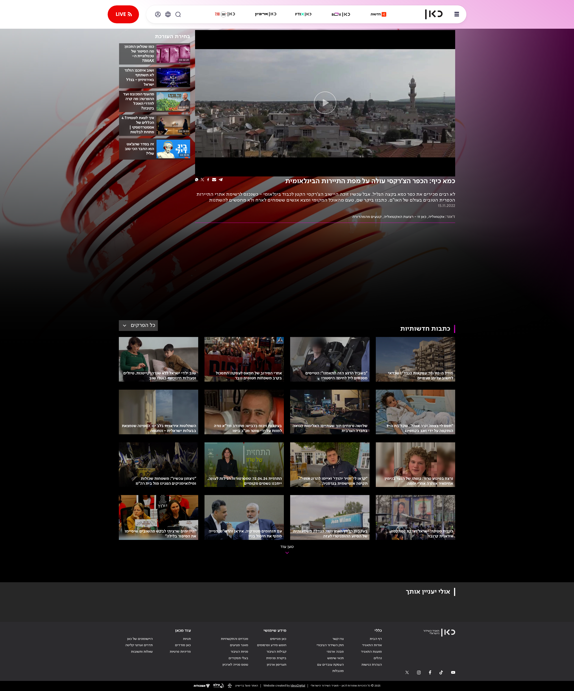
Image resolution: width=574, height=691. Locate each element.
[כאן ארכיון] (265, 14)
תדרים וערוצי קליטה (139, 645)
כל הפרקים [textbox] (143, 325)
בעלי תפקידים (238, 658)
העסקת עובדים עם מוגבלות (330, 668)
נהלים (378, 658)
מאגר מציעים (239, 645)
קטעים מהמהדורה (367, 217)
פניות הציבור (239, 652)
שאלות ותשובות (142, 652)
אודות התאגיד (372, 645)
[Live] (123, 14)
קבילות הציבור (276, 652)
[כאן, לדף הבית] (430, 14)
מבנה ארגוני (335, 652)
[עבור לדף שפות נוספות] (167, 14)
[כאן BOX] (341, 14)
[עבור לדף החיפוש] (178, 14)
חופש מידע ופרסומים (271, 645)
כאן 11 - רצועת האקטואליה (405, 217)
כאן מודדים (183, 645)
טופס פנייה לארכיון (235, 665)
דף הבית (376, 639)
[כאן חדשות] (378, 14)
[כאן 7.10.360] (225, 14)
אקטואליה (436, 217)
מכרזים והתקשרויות (234, 639)
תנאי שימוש (335, 658)
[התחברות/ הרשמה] (157, 14)
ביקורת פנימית (276, 658)
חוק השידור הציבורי (330, 645)
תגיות (187, 639)
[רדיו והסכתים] (303, 14)
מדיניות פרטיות (180, 652)
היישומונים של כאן (140, 639)
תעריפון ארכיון (276, 665)
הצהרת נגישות (371, 665)
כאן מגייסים (278, 639)
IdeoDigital (298, 685)
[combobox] (138, 325)
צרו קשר (338, 639)
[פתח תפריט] (457, 14)
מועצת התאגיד (371, 652)
